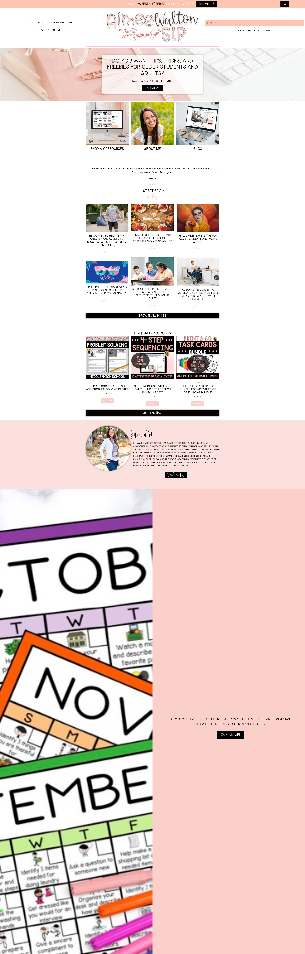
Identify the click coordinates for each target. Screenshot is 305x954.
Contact (267, 31)
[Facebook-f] (36, 30)
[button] (88, 173)
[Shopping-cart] (53, 30)
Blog (70, 23)
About (41, 23)
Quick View (107, 375)
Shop (238, 31)
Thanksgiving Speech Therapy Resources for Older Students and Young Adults (152, 238)
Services (252, 31)
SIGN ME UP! (230, 735)
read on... (107, 252)
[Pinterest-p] (42, 30)
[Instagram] (48, 30)
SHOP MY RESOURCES (107, 149)
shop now (107, 137)
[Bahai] (59, 30)
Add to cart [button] (107, 400)
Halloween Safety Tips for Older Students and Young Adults (198, 239)
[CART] (284, 4)
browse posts (197, 137)
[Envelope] (64, 30)
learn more (152, 137)
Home (31, 23)
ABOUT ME (152, 149)
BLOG (197, 149)
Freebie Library (56, 23)
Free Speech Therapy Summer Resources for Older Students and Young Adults (107, 290)
